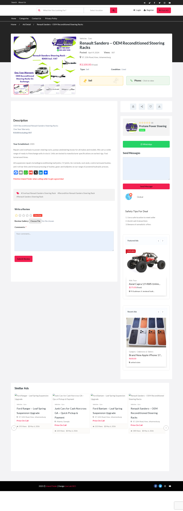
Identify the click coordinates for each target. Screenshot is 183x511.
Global (140, 197)
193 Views (23, 426)
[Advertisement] (58, 109)
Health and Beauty (136, 352)
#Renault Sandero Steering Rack (30, 197)
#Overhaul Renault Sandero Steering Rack (38, 193)
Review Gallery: (22, 221)
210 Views (99, 426)
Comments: (21, 227)
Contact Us (36, 18)
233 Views (61, 431)
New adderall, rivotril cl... (143, 355)
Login (138, 10)
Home (13, 18)
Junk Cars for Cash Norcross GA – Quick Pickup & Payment (70, 413)
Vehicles (83, 38)
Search (14, 2)
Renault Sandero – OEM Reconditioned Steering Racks (60, 24)
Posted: (83, 52)
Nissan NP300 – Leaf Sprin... (144, 283)
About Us (22, 2)
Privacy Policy (51, 18)
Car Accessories (135, 280)
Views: (107, 52)
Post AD (165, 10)
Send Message (146, 186)
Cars (90, 38)
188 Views (137, 431)
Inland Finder (51, 486)
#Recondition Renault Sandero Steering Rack (76, 193)
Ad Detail (27, 24)
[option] (146, 271)
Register (150, 10)
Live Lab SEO (70, 486)
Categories (24, 18)
